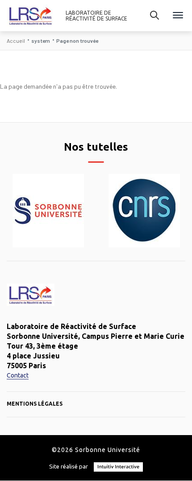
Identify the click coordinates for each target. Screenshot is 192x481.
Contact (18, 375)
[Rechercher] (154, 15)
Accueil (16, 40)
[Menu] (178, 16)
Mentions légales (35, 404)
